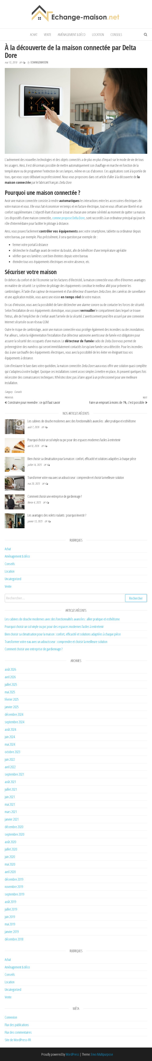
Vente (47, 34)
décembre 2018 (14, 939)
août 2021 (10, 781)
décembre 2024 (14, 714)
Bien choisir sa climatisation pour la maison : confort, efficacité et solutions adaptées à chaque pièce (82, 458)
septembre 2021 (14, 774)
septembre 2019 (14, 894)
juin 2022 (10, 759)
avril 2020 (10, 871)
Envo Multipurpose (102, 1054)
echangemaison (39, 62)
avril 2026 (10, 676)
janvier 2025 (12, 706)
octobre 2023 (12, 751)
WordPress (72, 1054)
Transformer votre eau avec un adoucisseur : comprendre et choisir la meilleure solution (76, 477)
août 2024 (10, 729)
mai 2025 (10, 692)
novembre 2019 (14, 886)
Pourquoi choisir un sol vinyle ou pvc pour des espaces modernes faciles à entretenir (74, 439)
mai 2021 (10, 804)
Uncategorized (13, 578)
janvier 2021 (12, 819)
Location (98, 34)
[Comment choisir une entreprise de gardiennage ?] (15, 501)
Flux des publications (17, 1024)
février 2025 (12, 699)
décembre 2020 (14, 826)
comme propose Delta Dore (68, 217)
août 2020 (10, 841)
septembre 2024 (14, 721)
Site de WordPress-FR (18, 1039)
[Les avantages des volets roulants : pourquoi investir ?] (15, 520)
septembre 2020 (14, 834)
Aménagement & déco (72, 34)
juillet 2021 (11, 789)
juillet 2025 (11, 684)
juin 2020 (10, 856)
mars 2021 (11, 811)
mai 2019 (10, 924)
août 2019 (10, 901)
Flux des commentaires (18, 1032)
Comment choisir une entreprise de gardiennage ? (55, 496)
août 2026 (10, 669)
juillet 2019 (11, 909)
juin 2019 (10, 916)
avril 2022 (10, 766)
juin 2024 (10, 736)
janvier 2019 (12, 931)
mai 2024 (10, 744)
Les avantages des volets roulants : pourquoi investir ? (57, 515)
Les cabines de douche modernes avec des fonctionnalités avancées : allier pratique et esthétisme (82, 421)
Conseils (116, 34)
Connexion (11, 1017)
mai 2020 (10, 864)
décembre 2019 (14, 879)
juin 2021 (10, 796)
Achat (33, 34)
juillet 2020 (11, 849)
